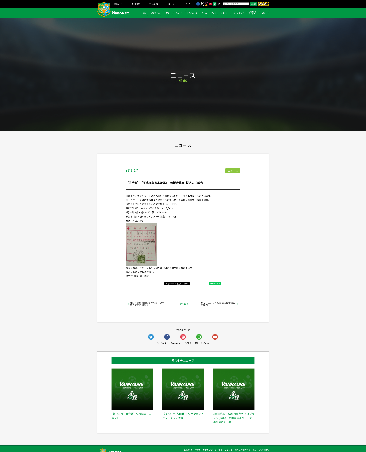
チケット (167, 13)
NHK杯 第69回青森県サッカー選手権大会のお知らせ (147, 304)
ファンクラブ (239, 13)
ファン (213, 13)
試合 (144, 13)
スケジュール (192, 13)
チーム (204, 13)
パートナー (172, 4)
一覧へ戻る (183, 303)
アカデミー (225, 13)
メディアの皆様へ (261, 450)
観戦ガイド (118, 4)
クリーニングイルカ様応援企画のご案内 (218, 304)
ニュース (179, 13)
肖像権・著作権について (205, 450)
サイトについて (225, 450)
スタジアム (155, 13)
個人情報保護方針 (243, 450)
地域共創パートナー (252, 13)
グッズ (188, 4)
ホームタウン (154, 4)
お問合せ (188, 450)
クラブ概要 (136, 4)
